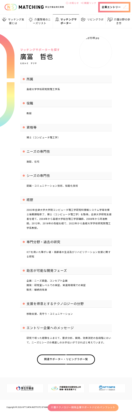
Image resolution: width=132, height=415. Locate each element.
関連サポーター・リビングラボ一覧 (66, 359)
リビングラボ (95, 19)
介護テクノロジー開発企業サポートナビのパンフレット (83, 407)
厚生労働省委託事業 (54, 7)
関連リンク (90, 3)
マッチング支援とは (16, 21)
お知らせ (74, 3)
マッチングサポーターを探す (40, 49)
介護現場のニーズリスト (42, 21)
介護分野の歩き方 (122, 21)
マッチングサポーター (68, 21)
